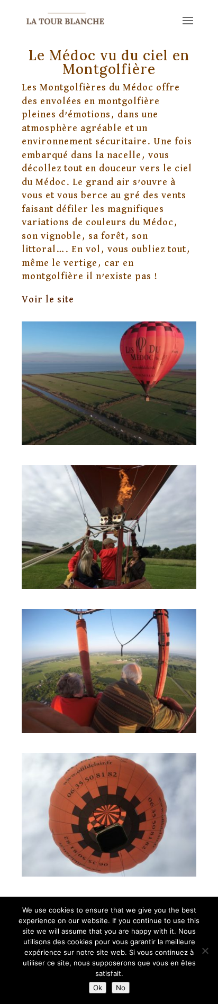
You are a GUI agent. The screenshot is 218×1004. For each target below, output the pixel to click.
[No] (204, 950)
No (120, 987)
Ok (97, 987)
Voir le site (48, 300)
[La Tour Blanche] (109, 442)
